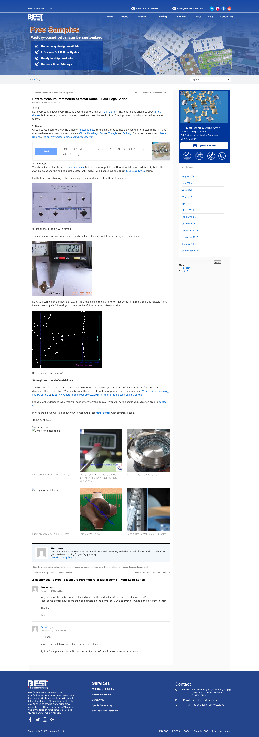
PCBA (186, 731)
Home (109, 16)
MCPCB (176, 731)
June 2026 (187, 190)
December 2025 (190, 230)
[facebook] (30, 720)
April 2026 (187, 203)
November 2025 (190, 237)
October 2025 (189, 244)
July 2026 (187, 183)
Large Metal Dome (90, 533)
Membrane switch (221, 731)
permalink (144, 567)
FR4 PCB (163, 731)
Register (186, 267)
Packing (162, 16)
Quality (181, 16)
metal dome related (60, 567)
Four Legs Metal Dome (99, 567)
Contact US (226, 16)
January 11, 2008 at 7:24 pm (52, 590)
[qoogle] (52, 720)
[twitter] (38, 720)
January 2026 (189, 223)
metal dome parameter (118, 567)
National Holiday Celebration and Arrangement (52, 92)
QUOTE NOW (207, 145)
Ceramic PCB (201, 731)
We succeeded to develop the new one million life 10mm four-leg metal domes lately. (99, 477)
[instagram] (45, 720)
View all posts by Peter (63, 557)
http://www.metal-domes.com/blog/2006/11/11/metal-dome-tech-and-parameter (97, 394)
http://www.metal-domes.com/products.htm (68, 136)
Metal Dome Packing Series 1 (143, 474)
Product (142, 16)
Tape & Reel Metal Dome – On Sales (146, 533)
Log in (185, 270)
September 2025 (190, 250)
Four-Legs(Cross (96, 133)
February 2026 (189, 217)
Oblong (127, 133)
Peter (60, 102)
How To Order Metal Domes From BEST (152, 92)
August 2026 (188, 176)
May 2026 (187, 196)
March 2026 (188, 210)
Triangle (112, 133)
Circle (82, 133)
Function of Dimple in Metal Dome (50, 474)
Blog (210, 16)
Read (46, 151)
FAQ (198, 16)
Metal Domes (74, 567)
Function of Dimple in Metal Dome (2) (52, 533)
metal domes (109, 111)
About (124, 16)
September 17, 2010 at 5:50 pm (53, 630)
